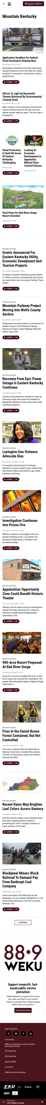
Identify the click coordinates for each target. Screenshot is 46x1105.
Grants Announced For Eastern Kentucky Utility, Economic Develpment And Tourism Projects (22, 259)
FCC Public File (10, 1051)
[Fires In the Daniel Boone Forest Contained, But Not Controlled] (21, 712)
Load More (23, 922)
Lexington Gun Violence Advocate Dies (20, 454)
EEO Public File (10, 1056)
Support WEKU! (34, 4)
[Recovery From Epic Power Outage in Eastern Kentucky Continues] (21, 359)
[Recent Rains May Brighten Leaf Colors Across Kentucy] (21, 785)
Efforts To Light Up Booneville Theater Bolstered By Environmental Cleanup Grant (22, 96)
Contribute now (23, 1010)
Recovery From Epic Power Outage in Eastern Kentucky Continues (22, 383)
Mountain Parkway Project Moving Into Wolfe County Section (21, 309)
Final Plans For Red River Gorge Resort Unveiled (19, 214)
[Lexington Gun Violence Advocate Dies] (21, 432)
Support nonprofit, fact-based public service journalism (23, 988)
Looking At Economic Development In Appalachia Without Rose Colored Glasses (33, 158)
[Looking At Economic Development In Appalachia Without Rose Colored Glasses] (33, 140)
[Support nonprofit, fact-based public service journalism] (23, 958)
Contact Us (9, 1067)
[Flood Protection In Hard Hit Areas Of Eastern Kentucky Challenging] (12, 140)
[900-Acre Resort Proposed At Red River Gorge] (21, 643)
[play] (3, 1102)
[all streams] (42, 1102)
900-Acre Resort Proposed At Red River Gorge (22, 664)
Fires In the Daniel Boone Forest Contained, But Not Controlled (21, 735)
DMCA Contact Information (15, 1072)
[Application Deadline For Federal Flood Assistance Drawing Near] (23, 39)
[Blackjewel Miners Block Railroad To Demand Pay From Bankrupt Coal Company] (21, 854)
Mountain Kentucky (9, 249)
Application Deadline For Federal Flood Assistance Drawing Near (20, 59)
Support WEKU (10, 1062)
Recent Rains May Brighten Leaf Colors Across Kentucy (22, 806)
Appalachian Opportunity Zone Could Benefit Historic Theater (22, 593)
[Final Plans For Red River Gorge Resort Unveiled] (23, 197)
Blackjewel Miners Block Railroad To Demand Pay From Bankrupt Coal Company (20, 879)
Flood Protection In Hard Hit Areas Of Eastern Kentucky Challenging (11, 156)
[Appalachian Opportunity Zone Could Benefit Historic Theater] (21, 570)
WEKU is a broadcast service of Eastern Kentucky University (20, 1045)
